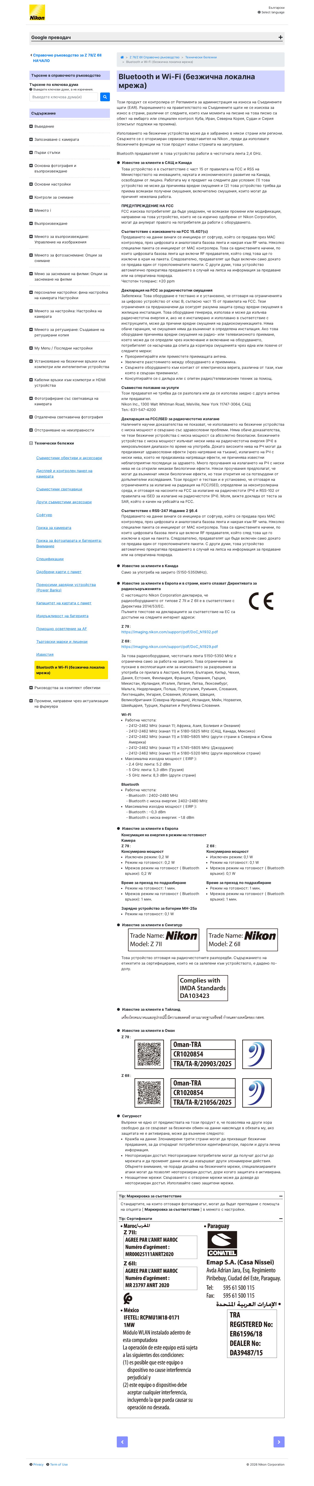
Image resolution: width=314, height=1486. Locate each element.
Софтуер (44, 514)
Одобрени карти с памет (59, 571)
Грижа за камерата (53, 527)
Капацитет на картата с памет (63, 603)
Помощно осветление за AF (61, 628)
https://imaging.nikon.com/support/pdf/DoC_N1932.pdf (169, 632)
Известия (45, 654)
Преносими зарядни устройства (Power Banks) (66, 587)
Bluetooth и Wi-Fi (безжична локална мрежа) (70, 670)
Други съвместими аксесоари (64, 502)
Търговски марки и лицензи (62, 641)
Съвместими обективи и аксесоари (69, 458)
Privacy (38, 1464)
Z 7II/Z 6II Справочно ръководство (155, 57)
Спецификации (50, 559)
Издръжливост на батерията (62, 616)
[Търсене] (105, 97)
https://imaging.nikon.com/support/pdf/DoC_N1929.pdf (169, 646)
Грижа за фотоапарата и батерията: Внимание (69, 543)
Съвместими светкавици (59, 489)
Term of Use (59, 1464)
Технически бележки (201, 57)
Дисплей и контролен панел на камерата (64, 473)
